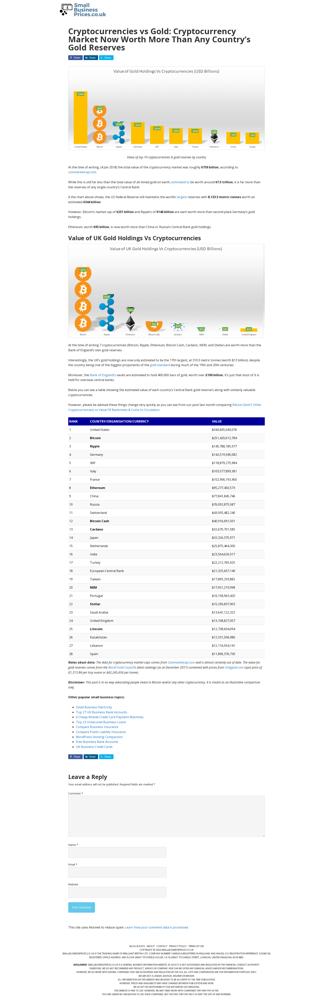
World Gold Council (121, 667)
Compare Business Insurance (97, 727)
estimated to (180, 182)
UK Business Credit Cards (94, 747)
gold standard (160, 365)
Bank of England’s (103, 375)
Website (73, 884)
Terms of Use (196, 946)
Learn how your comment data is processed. (156, 927)
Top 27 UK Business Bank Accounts (101, 712)
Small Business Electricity (94, 707)
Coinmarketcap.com (181, 662)
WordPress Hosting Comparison (99, 737)
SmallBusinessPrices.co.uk (82, 9)
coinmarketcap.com (82, 172)
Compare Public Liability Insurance (101, 732)
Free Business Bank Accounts (97, 742)
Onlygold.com (234, 667)
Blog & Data (137, 946)
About (151, 946)
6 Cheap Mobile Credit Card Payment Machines (110, 717)
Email (72, 864)
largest (182, 197)
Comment (75, 793)
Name (73, 845)
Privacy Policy (178, 946)
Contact (161, 946)
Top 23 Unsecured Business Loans (101, 722)
